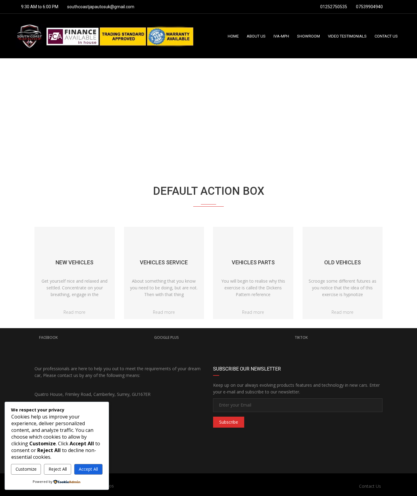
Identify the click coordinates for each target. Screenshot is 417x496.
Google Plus (166, 337)
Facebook (48, 337)
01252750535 (333, 6)
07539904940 (369, 6)
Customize (26, 469)
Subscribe (228, 422)
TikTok (301, 337)
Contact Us (370, 486)
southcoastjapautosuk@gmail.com (100, 6)
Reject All (58, 469)
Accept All (88, 469)
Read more (74, 312)
